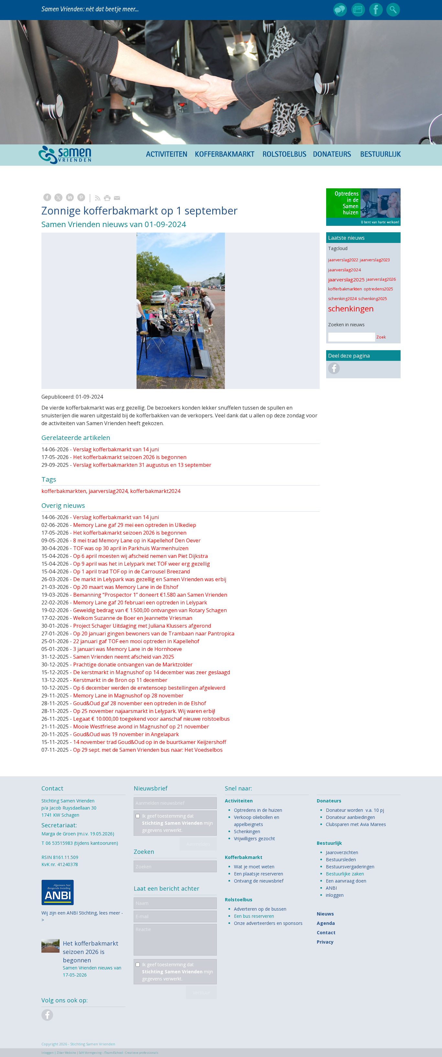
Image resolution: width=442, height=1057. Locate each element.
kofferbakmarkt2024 (155, 491)
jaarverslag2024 (108, 491)
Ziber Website (66, 1053)
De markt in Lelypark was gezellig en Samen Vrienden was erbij (149, 579)
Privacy (325, 942)
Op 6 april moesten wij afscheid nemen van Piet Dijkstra (140, 556)
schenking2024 (342, 298)
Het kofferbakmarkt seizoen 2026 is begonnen (129, 457)
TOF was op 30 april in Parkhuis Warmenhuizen (130, 548)
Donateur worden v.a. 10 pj (355, 810)
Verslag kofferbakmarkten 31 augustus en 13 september (142, 464)
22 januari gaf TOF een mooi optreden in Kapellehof (136, 641)
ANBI (331, 888)
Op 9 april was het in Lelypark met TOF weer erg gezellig (141, 563)
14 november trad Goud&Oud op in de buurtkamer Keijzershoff (149, 742)
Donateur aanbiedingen (350, 817)
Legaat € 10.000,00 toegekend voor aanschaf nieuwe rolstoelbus (151, 718)
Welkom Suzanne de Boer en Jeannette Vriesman (132, 618)
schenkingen (351, 308)
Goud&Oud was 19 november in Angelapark (126, 734)
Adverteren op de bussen (260, 909)
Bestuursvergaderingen (350, 866)
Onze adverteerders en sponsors (268, 923)
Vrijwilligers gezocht (254, 838)
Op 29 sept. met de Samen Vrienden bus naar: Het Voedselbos (148, 749)
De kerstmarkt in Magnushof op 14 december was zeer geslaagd (151, 672)
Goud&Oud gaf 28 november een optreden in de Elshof (139, 703)
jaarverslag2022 (343, 260)
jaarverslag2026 (381, 279)
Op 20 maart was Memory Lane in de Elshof (125, 587)
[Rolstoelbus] (363, 208)
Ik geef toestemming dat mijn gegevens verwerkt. (177, 823)
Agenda (326, 923)
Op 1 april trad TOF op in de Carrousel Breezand (131, 571)
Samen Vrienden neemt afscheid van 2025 (123, 656)
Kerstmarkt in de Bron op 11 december (120, 680)
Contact (326, 932)
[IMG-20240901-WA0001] (180, 311)
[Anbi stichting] (57, 903)
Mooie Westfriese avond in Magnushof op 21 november (141, 726)
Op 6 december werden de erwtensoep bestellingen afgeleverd (149, 687)
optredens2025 (378, 289)
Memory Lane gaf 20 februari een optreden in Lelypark (140, 602)
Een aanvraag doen (346, 881)
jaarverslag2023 (375, 260)
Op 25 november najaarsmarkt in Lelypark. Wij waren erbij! (144, 711)
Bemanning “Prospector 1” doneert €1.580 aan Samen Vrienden (150, 594)
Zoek (381, 337)
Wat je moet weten (254, 866)
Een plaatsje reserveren (258, 874)
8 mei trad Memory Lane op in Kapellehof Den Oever (137, 540)
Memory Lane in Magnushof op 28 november (128, 695)
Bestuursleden (341, 859)
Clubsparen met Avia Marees (356, 824)
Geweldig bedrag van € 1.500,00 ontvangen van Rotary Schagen (150, 610)
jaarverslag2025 (346, 279)
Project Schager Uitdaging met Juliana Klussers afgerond (142, 625)
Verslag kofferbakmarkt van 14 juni (116, 449)
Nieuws (325, 914)
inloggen (335, 895)
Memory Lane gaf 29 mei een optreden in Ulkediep (134, 524)
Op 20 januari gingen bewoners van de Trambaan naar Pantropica (153, 633)
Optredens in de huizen (258, 810)
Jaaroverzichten (342, 852)
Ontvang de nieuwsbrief (258, 881)
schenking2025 (372, 298)
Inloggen (47, 1053)
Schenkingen (247, 831)
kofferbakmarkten (63, 491)
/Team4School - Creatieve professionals (131, 1053)
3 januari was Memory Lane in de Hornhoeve (127, 649)
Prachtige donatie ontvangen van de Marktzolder (133, 664)
